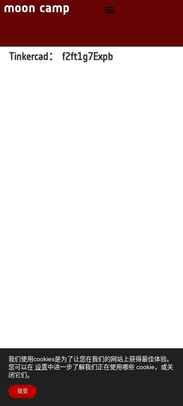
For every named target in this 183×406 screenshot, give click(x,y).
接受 (22, 391)
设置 (41, 367)
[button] (110, 10)
